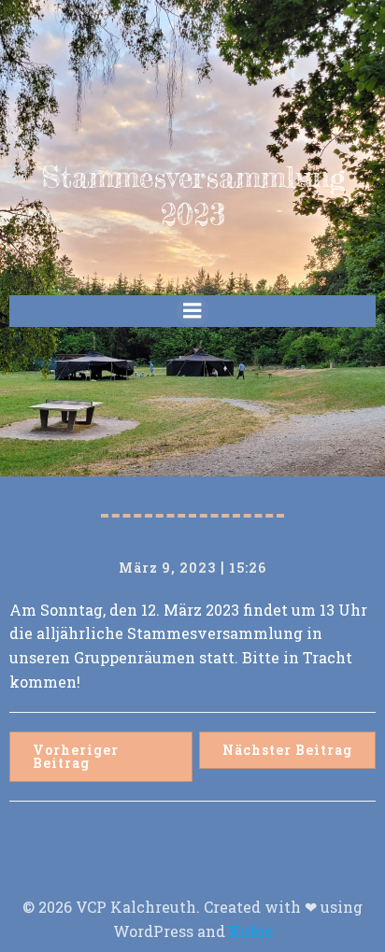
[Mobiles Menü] (192, 311)
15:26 (247, 567)
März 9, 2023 (167, 567)
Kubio (251, 931)
